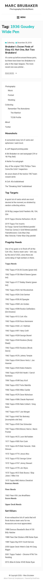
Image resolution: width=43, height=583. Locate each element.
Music (10, 90)
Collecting (10, 43)
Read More (9, 73)
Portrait (11, 95)
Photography (10, 86)
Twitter (8, 127)
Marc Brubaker (21, 5)
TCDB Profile (16, 117)
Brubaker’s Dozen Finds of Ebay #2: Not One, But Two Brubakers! (20, 49)
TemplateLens (19, 578)
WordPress (35, 578)
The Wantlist (16, 113)
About (7, 122)
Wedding (11, 100)
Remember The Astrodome (19, 109)
